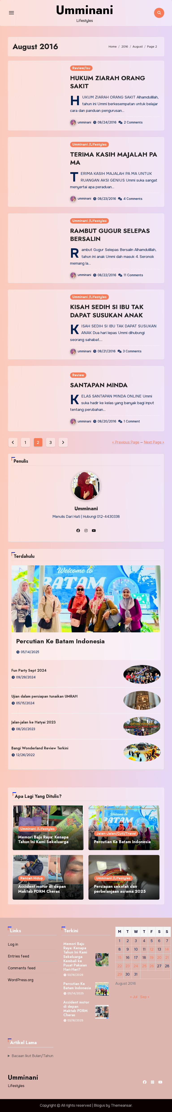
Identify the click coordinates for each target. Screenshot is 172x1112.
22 (119, 966)
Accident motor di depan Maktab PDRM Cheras (42, 889)
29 (119, 974)
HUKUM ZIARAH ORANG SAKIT (107, 82)
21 (167, 957)
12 (151, 949)
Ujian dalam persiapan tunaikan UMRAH (44, 696)
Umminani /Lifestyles (89, 144)
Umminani (84, 10)
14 (167, 949)
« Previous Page (125, 442)
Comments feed (22, 968)
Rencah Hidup (31, 878)
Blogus (99, 1105)
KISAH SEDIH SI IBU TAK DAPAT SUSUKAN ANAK (107, 311)
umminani (84, 122)
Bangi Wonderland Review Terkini (39, 748)
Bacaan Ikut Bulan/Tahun (32, 1055)
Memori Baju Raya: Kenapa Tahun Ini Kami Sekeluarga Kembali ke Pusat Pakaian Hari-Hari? (47, 844)
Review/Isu (81, 68)
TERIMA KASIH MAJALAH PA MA (113, 158)
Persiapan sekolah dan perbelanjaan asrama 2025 (120, 889)
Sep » (144, 996)
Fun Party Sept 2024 (29, 670)
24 (135, 966)
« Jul (133, 996)
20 (159, 957)
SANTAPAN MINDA (99, 385)
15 (119, 957)
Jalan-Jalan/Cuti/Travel (116, 834)
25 (144, 966)
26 (151, 966)
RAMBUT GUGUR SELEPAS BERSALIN (110, 234)
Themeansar (121, 1105)
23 (127, 966)
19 (151, 957)
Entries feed (18, 956)
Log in (13, 944)
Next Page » (154, 442)
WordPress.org (21, 980)
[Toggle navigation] (11, 12)
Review (78, 375)
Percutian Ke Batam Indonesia (60, 641)
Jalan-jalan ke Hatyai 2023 (33, 722)
